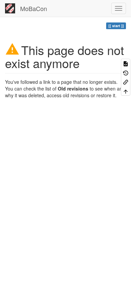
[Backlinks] (125, 81)
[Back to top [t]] (125, 91)
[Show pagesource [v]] (125, 63)
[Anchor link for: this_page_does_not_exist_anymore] (86, 63)
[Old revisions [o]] (125, 72)
